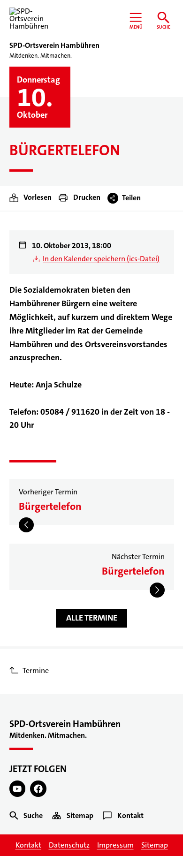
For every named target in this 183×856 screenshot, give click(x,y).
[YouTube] (17, 788)
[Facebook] (38, 788)
